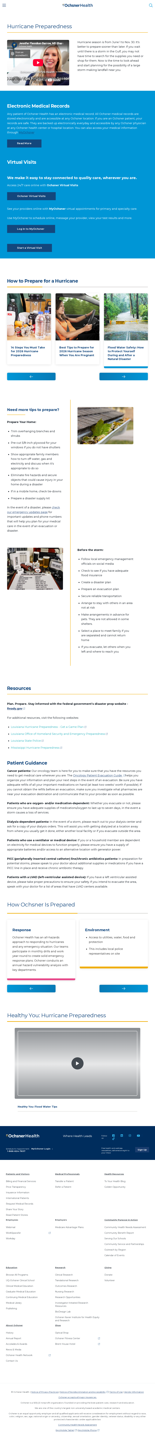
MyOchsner (27, 132)
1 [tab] (42, 913)
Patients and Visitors (18, 1174)
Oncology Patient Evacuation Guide (98, 775)
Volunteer (109, 1280)
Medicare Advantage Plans (69, 1227)
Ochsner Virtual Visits (31, 196)
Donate (108, 1274)
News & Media (13, 1349)
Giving (107, 1267)
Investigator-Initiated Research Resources (71, 1304)
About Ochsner (14, 1325)
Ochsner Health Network (19, 1355)
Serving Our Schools (115, 1238)
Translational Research (67, 1280)
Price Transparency (16, 1187)
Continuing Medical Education (22, 1297)
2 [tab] (113, 913)
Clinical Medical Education (19, 1286)
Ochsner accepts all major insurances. (77, 1397)
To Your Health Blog (114, 1181)
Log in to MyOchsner (31, 228)
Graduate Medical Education (21, 1291)
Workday (10, 1238)
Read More (24, 143)
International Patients (17, 1198)
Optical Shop (62, 1332)
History (9, 1332)
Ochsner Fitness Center (67, 1338)
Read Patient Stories (17, 1215)
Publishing (11, 1308)
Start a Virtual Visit (29, 247)
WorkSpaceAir (13, 1233)
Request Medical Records (19, 1203)
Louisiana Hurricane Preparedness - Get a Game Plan (47, 727)
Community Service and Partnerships (124, 1244)
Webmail (10, 1227)
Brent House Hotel (65, 1344)
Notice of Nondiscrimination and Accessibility (83, 1392)
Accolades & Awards (16, 1344)
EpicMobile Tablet (65, 1430)
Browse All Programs (17, 1274)
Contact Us (12, 1360)
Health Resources (114, 1174)
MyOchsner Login (40, 1148)
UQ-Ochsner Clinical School (20, 1280)
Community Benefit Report (119, 1233)
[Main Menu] (4, 5)
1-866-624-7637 (16, 1151)
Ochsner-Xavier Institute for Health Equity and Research (77, 1319)
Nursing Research (64, 1291)
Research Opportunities (67, 1297)
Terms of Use (116, 1392)
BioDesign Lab (63, 1311)
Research (60, 1267)
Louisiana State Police (26, 740)
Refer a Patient (63, 1187)
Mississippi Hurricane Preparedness (35, 747)
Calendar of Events (114, 1255)
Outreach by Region (115, 1249)
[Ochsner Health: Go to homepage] (77, 4)
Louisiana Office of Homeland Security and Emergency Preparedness (58, 734)
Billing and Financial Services (21, 1181)
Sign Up (143, 1149)
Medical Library (14, 1303)
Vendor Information (134, 1392)
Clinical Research (64, 1274)
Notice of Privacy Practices (44, 1392)
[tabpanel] (29, 333)
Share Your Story (14, 1209)
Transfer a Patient (64, 1181)
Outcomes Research (66, 1286)
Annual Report (13, 1338)
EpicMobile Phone (87, 1430)
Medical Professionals (67, 1174)
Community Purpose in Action (121, 1220)
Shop (58, 1325)
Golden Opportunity (114, 1187)
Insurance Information (17, 1192)
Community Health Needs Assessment (125, 1227)
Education (11, 1267)
